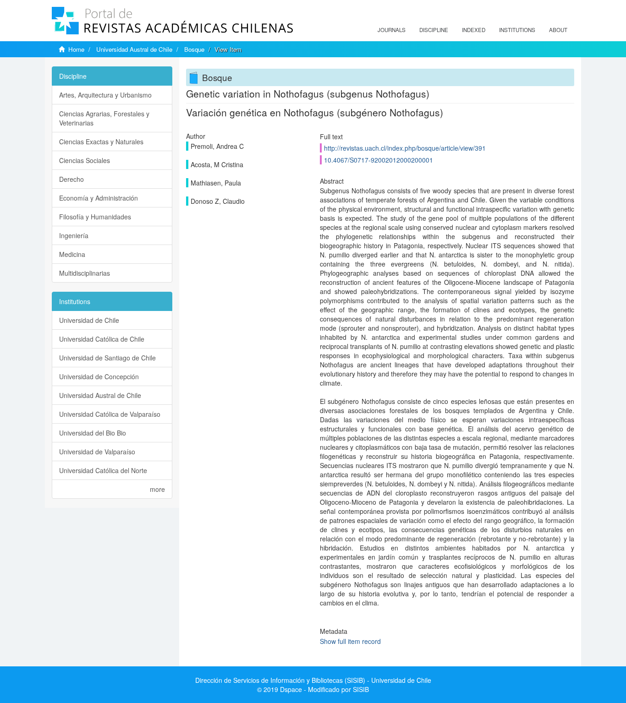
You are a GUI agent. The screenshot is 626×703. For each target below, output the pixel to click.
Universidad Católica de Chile (101, 338)
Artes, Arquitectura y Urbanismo (105, 94)
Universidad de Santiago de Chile (107, 357)
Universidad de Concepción (99, 376)
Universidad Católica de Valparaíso (109, 414)
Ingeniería (73, 235)
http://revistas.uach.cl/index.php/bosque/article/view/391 (405, 148)
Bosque (194, 49)
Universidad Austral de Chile (134, 49)
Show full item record (350, 641)
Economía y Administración (98, 197)
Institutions (517, 29)
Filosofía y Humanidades (95, 216)
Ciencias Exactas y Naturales (101, 141)
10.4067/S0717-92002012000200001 (378, 159)
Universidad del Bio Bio (92, 432)
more (157, 489)
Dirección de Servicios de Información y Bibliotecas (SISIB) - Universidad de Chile (313, 680)
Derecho (71, 179)
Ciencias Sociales (84, 160)
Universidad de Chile (89, 320)
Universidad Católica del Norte (103, 470)
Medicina (72, 254)
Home (76, 49)
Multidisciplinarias (84, 273)
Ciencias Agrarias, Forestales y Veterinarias (104, 118)
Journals (392, 29)
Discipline (433, 29)
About (558, 29)
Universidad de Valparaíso (97, 451)
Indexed (473, 29)
